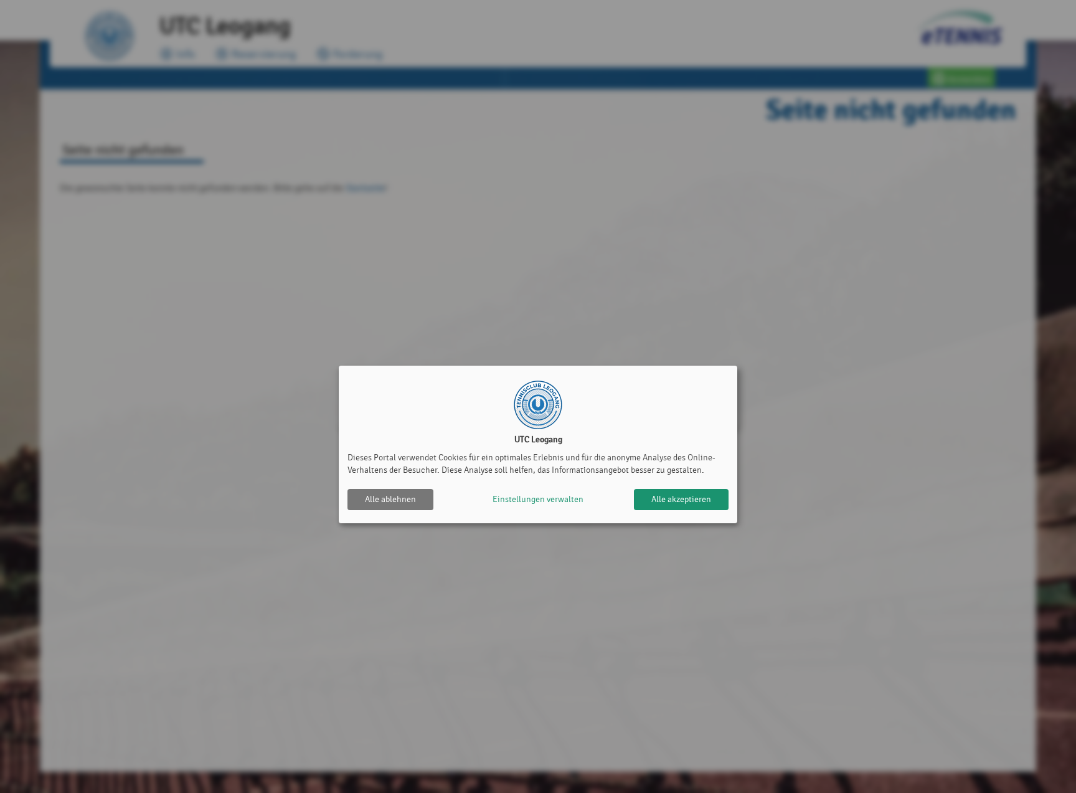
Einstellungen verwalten (538, 499)
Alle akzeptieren (681, 499)
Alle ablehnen (390, 499)
